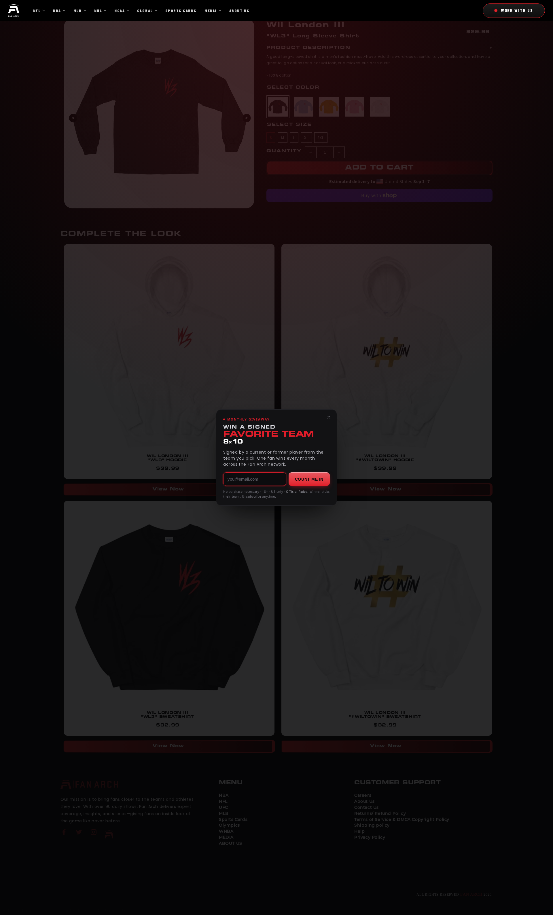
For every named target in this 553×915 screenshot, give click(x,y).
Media (210, 10)
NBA (57, 10)
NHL (98, 10)
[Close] (329, 417)
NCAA (119, 10)
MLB (77, 10)
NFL (37, 10)
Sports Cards (180, 10)
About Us (239, 10)
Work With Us (517, 10)
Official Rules (296, 492)
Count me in (309, 479)
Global (145, 10)
